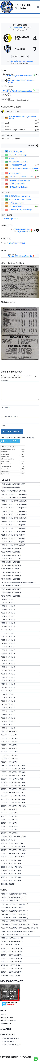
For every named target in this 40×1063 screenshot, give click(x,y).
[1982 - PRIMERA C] (20, 711)
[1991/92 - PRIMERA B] (20, 748)
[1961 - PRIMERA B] (20, 640)
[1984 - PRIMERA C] (20, 721)
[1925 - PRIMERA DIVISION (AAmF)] (20, 514)
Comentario (5, 380)
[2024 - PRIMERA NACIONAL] (20, 874)
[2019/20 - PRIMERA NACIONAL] (20, 857)
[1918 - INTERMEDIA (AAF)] (20, 487)
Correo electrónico (10, 416)
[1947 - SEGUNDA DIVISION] (20, 592)
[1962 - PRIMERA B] (20, 643)
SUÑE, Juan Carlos (16, 203)
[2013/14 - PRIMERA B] (20, 833)
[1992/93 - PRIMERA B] (20, 752)
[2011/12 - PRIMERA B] (20, 819)
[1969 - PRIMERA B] (20, 667)
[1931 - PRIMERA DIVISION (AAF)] (20, 535)
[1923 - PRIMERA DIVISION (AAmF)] (20, 508)
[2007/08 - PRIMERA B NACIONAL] (20, 802)
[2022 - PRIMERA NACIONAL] (20, 867)
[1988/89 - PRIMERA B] (20, 738)
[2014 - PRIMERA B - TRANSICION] (20, 836)
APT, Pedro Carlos (16, 206)
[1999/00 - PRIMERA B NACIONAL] (20, 775)
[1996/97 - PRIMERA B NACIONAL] (20, 765)
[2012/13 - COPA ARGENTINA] (20, 951)
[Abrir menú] (38, 7)
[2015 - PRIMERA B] (20, 840)
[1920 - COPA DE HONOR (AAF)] (20, 907)
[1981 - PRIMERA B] (20, 707)
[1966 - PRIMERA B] (20, 657)
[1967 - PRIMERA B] (20, 660)
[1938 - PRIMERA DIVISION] (20, 558)
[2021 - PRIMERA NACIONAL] (20, 863)
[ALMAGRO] (20, 49)
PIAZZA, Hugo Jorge (16, 151)
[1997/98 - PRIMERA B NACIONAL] (20, 768)
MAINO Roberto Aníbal (16, 243)
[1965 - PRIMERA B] (20, 653)
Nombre (6, 407)
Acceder (3, 1014)
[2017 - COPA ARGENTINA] (20, 965)
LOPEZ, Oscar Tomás (17, 183)
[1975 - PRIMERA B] (20, 687)
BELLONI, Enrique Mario (18, 161)
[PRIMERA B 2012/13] (20, 884)
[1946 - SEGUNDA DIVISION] (20, 589)
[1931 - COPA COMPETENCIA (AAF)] (20, 921)
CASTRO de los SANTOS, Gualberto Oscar (21, 81)
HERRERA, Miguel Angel (18, 155)
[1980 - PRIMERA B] (20, 704)
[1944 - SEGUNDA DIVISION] (20, 579)
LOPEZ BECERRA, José (18, 165)
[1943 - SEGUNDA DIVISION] (20, 575)
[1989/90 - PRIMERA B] (20, 741)
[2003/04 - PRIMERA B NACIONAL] (20, 789)
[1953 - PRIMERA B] (20, 613)
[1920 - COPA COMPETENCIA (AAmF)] (20, 904)
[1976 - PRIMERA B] (20, 691)
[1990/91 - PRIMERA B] (20, 745)
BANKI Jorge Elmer (11, 218)
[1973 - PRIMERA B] (20, 680)
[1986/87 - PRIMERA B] (20, 731)
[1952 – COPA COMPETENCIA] (20, 941)
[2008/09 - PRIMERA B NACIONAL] (20, 806)
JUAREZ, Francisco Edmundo (20, 199)
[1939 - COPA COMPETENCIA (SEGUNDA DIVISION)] (20, 928)
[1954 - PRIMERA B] (20, 616)
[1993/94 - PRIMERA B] (20, 755)
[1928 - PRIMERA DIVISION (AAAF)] (20, 525)
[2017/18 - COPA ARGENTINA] (20, 968)
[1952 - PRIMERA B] (20, 609)
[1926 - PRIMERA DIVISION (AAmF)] (20, 518)
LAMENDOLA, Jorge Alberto (19, 196)
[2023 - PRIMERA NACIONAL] (20, 870)
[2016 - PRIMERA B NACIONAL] (20, 843)
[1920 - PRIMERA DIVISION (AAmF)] (20, 494)
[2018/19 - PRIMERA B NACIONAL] (20, 853)
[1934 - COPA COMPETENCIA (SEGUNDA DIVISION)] (20, 924)
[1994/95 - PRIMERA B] (20, 758)
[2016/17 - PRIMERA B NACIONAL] (20, 846)
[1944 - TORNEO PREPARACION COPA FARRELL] (20, 582)
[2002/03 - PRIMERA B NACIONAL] (20, 785)
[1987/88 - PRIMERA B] (20, 735)
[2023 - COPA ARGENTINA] (20, 975)
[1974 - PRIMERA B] (20, 684)
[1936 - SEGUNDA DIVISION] (20, 552)
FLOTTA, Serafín (15, 173)
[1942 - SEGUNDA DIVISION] (20, 572)
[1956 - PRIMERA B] (20, 623)
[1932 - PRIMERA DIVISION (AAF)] (20, 538)
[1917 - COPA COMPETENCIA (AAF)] (20, 894)
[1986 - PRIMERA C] (20, 728)
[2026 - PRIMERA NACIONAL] (20, 880)
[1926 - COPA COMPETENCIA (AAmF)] (20, 917)
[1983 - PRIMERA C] (20, 714)
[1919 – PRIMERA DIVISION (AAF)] (20, 491)
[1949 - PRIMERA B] (20, 599)
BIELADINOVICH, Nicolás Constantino (17, 76)
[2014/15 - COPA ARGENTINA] (20, 958)
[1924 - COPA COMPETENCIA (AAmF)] (20, 911)
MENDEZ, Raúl (14, 158)
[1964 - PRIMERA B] (20, 650)
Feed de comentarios (8, 1020)
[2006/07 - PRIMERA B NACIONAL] (20, 799)
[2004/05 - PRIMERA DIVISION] (20, 792)
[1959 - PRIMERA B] (20, 633)
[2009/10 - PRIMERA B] (20, 809)
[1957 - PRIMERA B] (20, 626)
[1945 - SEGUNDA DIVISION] (20, 586)
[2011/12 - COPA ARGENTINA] (20, 948)
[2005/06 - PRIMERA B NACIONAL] (20, 796)
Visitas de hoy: (9, 1041)
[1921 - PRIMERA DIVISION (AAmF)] (20, 501)
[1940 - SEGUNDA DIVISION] (20, 565)
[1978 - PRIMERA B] (20, 697)
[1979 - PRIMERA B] (20, 701)
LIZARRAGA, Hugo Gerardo (19, 180)
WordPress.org (5, 1023)
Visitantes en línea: (11, 1038)
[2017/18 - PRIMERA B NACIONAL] (20, 850)
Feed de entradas (6, 1017)
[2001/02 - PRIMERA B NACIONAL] (20, 782)
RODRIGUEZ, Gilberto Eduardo (21, 177)
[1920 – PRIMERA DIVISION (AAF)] (20, 497)
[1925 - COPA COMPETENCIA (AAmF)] (20, 914)
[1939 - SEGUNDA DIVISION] (20, 562)
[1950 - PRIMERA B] (20, 602)
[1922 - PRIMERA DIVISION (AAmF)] (20, 504)
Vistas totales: (9, 1044)
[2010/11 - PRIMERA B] (20, 816)
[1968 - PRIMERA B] (20, 663)
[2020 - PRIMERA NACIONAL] (20, 860)
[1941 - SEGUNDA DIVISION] (20, 569)
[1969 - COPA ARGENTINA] (20, 945)
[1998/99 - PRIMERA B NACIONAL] (20, 772)
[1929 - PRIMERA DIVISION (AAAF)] (20, 528)
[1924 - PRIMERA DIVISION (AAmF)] (20, 511)
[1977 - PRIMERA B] (20, 694)
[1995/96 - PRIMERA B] (20, 762)
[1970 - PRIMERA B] (20, 670)
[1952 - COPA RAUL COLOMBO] (20, 938)
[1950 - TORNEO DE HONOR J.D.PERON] (20, 934)
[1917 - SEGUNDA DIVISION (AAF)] (20, 484)
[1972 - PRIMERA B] (20, 677)
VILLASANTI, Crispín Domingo (20, 210)
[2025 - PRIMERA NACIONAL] (20, 877)
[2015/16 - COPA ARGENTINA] (20, 962)
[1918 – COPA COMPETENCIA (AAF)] (20, 897)
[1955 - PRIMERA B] (20, 619)
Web (3, 425)
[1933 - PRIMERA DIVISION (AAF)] (20, 541)
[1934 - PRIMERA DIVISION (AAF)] (20, 545)
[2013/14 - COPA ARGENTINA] (20, 955)
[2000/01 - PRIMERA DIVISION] (20, 779)
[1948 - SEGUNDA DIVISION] (20, 596)
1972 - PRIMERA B (16, 27)
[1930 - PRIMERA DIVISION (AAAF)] (20, 531)
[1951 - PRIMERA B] (20, 606)
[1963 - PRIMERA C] (20, 646)
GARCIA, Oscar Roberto (19, 187)
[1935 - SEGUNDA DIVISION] (20, 548)
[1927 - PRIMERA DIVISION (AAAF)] (20, 521)
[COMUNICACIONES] (20, 38)
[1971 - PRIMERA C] (20, 674)
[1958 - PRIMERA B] (20, 630)
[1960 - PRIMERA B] (20, 636)
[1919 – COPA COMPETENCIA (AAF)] (20, 901)
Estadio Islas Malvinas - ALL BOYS (21, 61)
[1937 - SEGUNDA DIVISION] (20, 555)
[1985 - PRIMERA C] (20, 724)
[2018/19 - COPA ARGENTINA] (20, 972)
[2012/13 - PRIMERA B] (20, 823)
